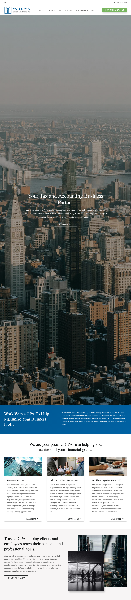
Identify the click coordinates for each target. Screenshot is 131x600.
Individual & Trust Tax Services (64, 480)
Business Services (15, 480)
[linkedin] (5, 2)
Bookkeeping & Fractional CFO (106, 480)
